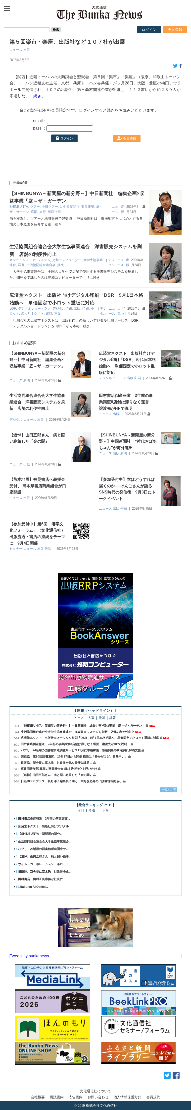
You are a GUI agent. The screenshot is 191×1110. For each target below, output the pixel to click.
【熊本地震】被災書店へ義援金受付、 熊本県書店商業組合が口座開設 (37, 485)
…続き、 (37, 96)
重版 (57, 313)
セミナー (15, 549)
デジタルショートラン (34, 308)
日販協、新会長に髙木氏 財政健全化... (44, 871)
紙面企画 (54, 212)
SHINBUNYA (18, 206)
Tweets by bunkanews (29, 956)
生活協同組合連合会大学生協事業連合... (44, 841)
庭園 (34, 212)
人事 (91, 718)
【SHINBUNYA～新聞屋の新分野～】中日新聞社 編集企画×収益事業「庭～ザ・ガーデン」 (37, 359)
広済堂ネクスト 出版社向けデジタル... (44, 826)
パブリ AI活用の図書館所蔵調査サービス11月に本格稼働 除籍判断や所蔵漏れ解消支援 (81, 750)
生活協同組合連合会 (40, 265)
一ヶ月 (104, 810)
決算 (102, 718)
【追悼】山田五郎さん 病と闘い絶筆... (44, 856)
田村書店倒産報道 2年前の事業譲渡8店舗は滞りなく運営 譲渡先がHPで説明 (126, 401)
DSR (12, 308)
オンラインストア (22, 260)
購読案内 (57, 1097)
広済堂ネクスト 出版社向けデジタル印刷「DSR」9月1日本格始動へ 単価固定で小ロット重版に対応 (90, 738)
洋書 (21, 265)
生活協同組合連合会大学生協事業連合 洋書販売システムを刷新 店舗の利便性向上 (37, 401)
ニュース (15, 50)
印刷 (85, 308)
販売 (60, 265)
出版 (26, 50)
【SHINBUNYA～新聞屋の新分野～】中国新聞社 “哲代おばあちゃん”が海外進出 (128, 441)
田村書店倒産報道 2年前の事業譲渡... (44, 818)
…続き (56, 224)
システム (43, 260)
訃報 (112, 718)
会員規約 (153, 1097)
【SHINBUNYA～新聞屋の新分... (40, 833)
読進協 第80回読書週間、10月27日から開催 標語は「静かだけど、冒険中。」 (74, 756)
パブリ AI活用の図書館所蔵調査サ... (43, 849)
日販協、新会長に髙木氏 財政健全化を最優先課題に (57, 762)
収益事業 (87, 206)
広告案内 (76, 1097)
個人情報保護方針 (127, 1097)
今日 (81, 810)
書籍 (49, 313)
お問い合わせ (98, 1097)
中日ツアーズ (51, 206)
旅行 (42, 212)
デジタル (105, 378)
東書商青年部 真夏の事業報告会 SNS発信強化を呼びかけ (59, 768)
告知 (123, 508)
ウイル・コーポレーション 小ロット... (44, 864)
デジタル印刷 (62, 308)
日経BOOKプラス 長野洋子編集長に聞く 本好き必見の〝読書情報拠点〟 (71, 781)
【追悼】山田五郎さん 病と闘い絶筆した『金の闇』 (57, 775)
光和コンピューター (66, 260)
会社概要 (38, 1097)
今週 (92, 810)
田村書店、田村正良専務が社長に (40, 879)
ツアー (35, 206)
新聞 (26, 380)
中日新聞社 (71, 206)
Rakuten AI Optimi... (34, 887)
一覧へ (166, 789)
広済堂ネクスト (32, 313)
